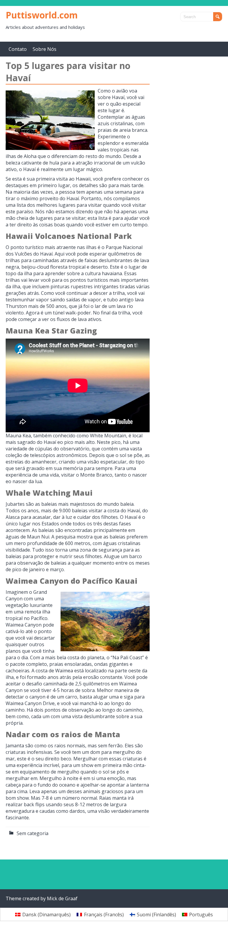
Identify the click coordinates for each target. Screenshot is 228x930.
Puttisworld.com (42, 15)
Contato (18, 49)
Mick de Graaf (62, 898)
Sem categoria (32, 833)
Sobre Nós (44, 49)
